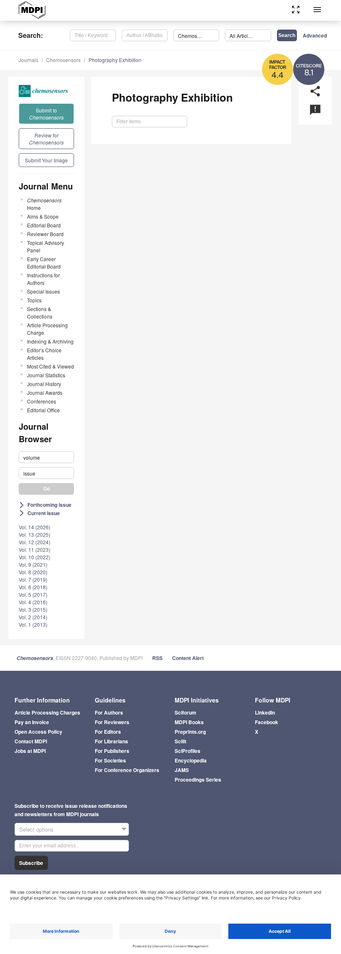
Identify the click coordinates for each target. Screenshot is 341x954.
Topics (34, 300)
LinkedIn (265, 712)
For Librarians (111, 741)
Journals (28, 59)
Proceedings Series (198, 779)
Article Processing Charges (47, 712)
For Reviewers (112, 722)
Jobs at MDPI (30, 751)
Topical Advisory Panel (45, 246)
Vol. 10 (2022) (34, 556)
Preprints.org (190, 731)
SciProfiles (187, 751)
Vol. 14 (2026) (34, 527)
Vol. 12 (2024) (34, 541)
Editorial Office (43, 409)
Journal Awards (44, 392)
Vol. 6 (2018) (33, 586)
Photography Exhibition (115, 59)
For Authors (109, 712)
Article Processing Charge (47, 328)
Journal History (44, 383)
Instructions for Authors (43, 279)
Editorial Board (44, 225)
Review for (46, 139)
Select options (36, 829)
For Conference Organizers (127, 770)
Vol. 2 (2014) (33, 616)
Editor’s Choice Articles (44, 353)
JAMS (182, 770)
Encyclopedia (191, 760)
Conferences (41, 401)
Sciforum (185, 712)
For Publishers (112, 751)
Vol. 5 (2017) (33, 594)
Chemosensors (63, 59)
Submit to (46, 114)
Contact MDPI (31, 741)
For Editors (108, 731)
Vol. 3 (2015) (33, 609)
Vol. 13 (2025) (34, 534)
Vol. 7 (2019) (33, 579)
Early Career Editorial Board (44, 262)
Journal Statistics (46, 375)
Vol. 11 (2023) (34, 549)
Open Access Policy (38, 731)
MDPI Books (189, 722)
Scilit (180, 741)
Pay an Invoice (32, 722)
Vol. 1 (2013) (33, 624)
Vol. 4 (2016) (33, 601)
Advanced (315, 35)
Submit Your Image (46, 160)
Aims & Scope (43, 216)
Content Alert (188, 658)
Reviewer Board (45, 233)
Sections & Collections (39, 312)
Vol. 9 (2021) (33, 564)
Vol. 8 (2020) (33, 571)
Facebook (266, 722)
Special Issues (43, 291)
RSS (157, 658)
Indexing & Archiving (50, 341)
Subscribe (31, 863)
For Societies (110, 760)
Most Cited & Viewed (50, 366)
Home (44, 204)
